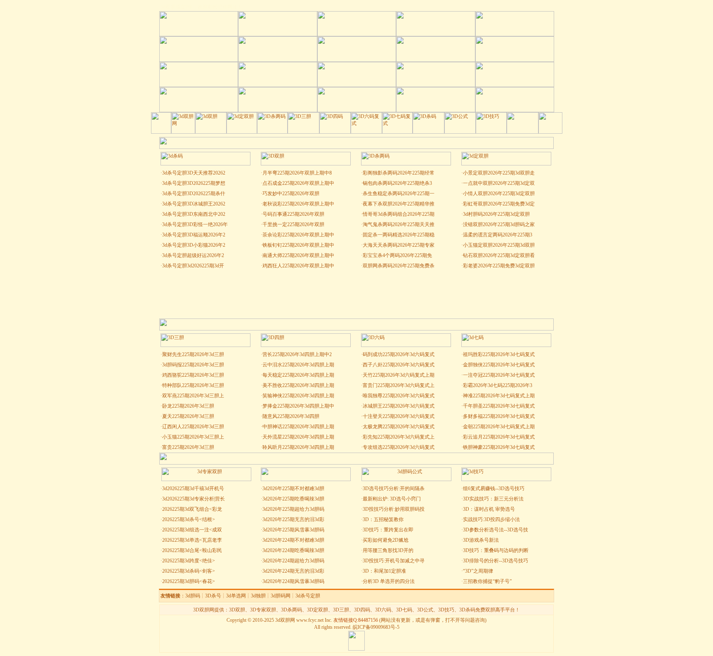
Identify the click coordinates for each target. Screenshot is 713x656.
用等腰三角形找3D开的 (388, 550)
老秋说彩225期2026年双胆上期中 (298, 204)
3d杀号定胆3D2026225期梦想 (193, 183)
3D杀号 (213, 596)
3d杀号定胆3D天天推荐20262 (193, 173)
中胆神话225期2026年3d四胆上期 (298, 426)
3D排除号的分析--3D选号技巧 (495, 561)
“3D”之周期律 (478, 571)
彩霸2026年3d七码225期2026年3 (497, 385)
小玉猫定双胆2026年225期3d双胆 (499, 245)
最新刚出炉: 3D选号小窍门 (392, 499)
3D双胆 (237, 610)
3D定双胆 (317, 610)
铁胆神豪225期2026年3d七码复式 (499, 447)
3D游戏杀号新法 (481, 540)
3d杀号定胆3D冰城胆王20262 (193, 204)
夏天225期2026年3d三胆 (188, 416)
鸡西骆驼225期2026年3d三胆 (193, 375)
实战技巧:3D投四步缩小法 (491, 519)
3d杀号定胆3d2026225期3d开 (193, 266)
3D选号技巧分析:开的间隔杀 (394, 488)
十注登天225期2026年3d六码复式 (398, 416)
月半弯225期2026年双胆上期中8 (297, 173)
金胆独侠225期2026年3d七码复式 (499, 365)
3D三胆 (341, 610)
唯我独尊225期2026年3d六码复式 (398, 396)
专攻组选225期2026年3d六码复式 (398, 447)
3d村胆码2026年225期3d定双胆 (496, 214)
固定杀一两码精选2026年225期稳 (398, 235)
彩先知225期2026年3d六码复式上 (398, 437)
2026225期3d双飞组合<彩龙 (192, 509)
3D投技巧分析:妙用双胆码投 (394, 509)
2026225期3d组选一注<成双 (192, 530)
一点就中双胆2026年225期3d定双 (499, 183)
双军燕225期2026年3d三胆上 (193, 396)
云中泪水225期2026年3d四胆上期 (298, 365)
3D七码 (404, 610)
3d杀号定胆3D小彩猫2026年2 (193, 245)
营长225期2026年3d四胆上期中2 (297, 354)
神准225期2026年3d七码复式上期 (499, 396)
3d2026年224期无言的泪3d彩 (293, 571)
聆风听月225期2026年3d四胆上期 (298, 447)
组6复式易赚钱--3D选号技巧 (493, 488)
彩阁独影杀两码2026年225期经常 (398, 173)
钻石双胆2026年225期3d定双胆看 (499, 255)
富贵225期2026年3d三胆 (188, 447)
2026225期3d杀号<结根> (188, 519)
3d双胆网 (285, 620)
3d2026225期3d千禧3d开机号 (193, 488)
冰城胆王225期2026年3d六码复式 (398, 406)
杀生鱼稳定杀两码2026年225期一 (398, 193)
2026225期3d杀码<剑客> (188, 571)
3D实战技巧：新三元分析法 (493, 499)
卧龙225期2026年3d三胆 (188, 406)
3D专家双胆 (263, 610)
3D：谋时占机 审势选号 (489, 509)
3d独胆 (258, 596)
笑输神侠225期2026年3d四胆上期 (298, 396)
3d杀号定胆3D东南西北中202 (193, 214)
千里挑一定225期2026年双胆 (293, 224)
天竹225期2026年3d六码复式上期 (398, 375)
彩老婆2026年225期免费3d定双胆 (499, 266)
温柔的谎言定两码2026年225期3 (497, 235)
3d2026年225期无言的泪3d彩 (293, 519)
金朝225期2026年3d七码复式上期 (499, 426)
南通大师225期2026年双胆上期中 (298, 255)
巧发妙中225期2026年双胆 (290, 193)
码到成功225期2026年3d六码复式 (398, 354)
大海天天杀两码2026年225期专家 (398, 245)
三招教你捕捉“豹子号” (487, 581)
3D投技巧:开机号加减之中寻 (394, 561)
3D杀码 (467, 610)
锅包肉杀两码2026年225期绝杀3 (397, 183)
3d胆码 (192, 596)
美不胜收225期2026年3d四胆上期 (298, 385)
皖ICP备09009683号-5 (376, 627)
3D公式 (425, 610)
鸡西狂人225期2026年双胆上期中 (298, 266)
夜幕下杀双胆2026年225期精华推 (398, 204)
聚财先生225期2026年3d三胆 (193, 354)
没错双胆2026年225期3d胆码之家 (499, 224)
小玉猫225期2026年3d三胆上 (193, 437)
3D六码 (383, 610)
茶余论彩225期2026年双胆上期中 (298, 235)
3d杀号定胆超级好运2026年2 (193, 255)
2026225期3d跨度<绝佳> (188, 561)
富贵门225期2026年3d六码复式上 (398, 385)
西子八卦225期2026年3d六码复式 (398, 365)
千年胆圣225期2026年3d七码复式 (499, 406)
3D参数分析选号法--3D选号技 (495, 530)
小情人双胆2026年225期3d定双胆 (499, 193)
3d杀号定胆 (307, 596)
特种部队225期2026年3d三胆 (193, 385)
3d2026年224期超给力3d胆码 (293, 561)
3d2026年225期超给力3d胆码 (293, 509)
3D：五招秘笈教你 (383, 519)
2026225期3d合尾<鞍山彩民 (192, 550)
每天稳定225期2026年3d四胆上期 (298, 375)
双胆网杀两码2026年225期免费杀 (398, 266)
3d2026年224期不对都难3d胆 (293, 540)
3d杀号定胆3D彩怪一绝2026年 (195, 224)
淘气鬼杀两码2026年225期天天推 (398, 224)
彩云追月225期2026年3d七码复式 (499, 437)
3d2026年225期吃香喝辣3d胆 (293, 499)
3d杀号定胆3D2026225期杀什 (193, 193)
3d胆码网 (280, 596)
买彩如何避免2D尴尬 (385, 540)
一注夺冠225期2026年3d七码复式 (499, 375)
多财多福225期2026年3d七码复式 (499, 416)
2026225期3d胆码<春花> (188, 581)
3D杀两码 (291, 610)
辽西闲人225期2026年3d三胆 (193, 426)
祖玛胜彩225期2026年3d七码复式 (499, 354)
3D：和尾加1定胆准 (384, 571)
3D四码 (362, 610)
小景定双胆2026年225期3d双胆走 (499, 173)
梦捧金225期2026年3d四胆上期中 (298, 406)
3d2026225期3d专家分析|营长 (193, 499)
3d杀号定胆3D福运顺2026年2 (193, 235)
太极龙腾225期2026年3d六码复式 (398, 426)
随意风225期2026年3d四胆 (290, 416)
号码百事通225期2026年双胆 (293, 214)
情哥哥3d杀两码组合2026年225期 (398, 214)
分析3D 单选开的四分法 (389, 581)
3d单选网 (236, 596)
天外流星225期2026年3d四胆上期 (298, 437)
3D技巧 (446, 610)
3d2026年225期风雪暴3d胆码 (293, 530)
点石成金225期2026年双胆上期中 (298, 183)
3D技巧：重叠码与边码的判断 (496, 550)
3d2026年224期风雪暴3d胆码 (293, 581)
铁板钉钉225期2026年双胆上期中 (298, 245)
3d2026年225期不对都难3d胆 (293, 488)
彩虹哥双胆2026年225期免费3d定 (499, 204)
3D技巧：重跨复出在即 (388, 530)
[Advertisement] (356, 293)
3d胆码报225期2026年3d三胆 (193, 365)
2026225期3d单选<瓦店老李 (192, 540)
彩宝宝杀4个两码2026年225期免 (397, 255)
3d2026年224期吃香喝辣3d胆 (293, 550)
